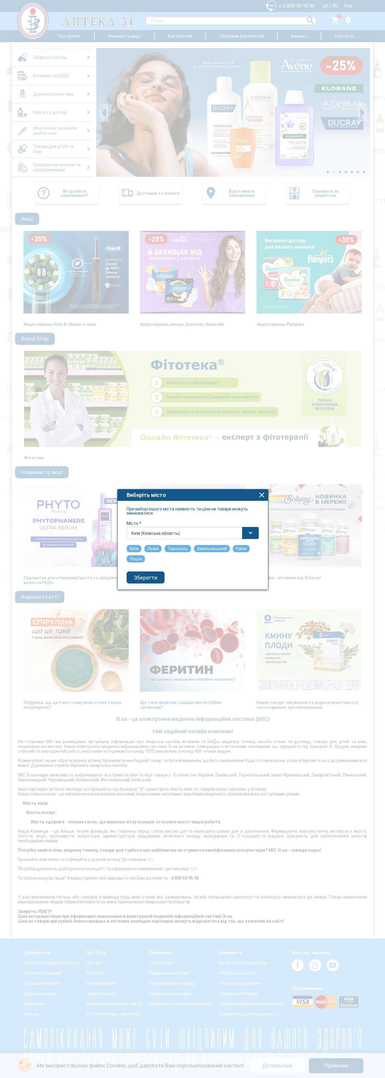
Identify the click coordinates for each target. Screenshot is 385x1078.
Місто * (134, 523)
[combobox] (193, 533)
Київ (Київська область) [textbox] (155, 533)
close (262, 495)
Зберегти (145, 577)
